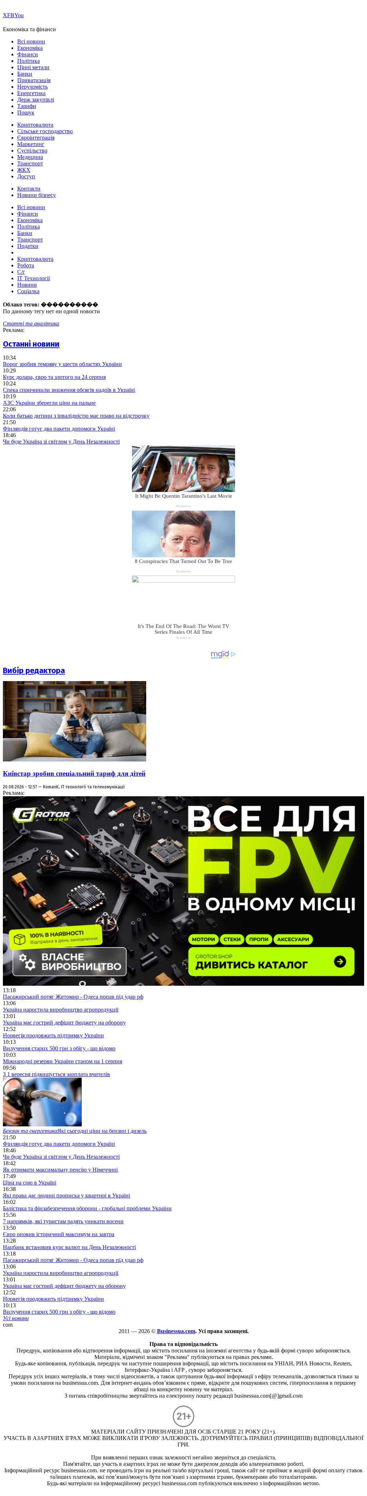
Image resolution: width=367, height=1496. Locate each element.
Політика (28, 61)
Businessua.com (176, 1331)
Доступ (26, 176)
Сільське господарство (45, 131)
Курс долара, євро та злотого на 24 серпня (54, 377)
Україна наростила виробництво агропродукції (60, 1010)
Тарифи (26, 106)
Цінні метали (33, 67)
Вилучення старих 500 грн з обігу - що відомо (59, 1048)
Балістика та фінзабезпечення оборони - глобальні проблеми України (87, 1208)
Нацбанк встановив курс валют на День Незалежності (69, 1247)
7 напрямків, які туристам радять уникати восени (63, 1221)
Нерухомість (32, 87)
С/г (21, 272)
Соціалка (28, 291)
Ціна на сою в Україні (29, 1183)
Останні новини (31, 344)
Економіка (30, 48)
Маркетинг (30, 144)
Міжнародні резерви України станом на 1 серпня (62, 1061)
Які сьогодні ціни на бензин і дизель (75, 1131)
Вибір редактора (34, 670)
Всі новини (31, 41)
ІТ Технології (33, 278)
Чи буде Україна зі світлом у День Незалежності (61, 442)
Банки (24, 74)
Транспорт (30, 163)
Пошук (25, 112)
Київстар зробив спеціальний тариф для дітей (74, 773)
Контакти (28, 189)
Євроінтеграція (35, 138)
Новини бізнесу (36, 195)
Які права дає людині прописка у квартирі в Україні (66, 1195)
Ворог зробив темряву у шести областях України (62, 364)
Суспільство (32, 150)
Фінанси (27, 54)
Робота (25, 265)
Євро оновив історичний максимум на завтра (58, 1234)
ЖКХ (23, 170)
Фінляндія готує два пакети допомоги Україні (59, 429)
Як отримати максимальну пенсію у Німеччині (60, 1170)
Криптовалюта (35, 125)
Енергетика (31, 93)
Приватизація (34, 80)
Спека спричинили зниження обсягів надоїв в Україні (69, 390)
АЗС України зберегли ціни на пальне (49, 403)
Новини (27, 285)
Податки (27, 246)
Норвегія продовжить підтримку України (53, 1035)
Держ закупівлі (35, 100)
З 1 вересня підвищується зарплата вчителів (56, 1074)
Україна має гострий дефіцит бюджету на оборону (64, 1022)
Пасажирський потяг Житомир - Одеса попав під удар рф (73, 997)
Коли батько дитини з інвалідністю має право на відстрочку (76, 416)
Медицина (30, 157)
